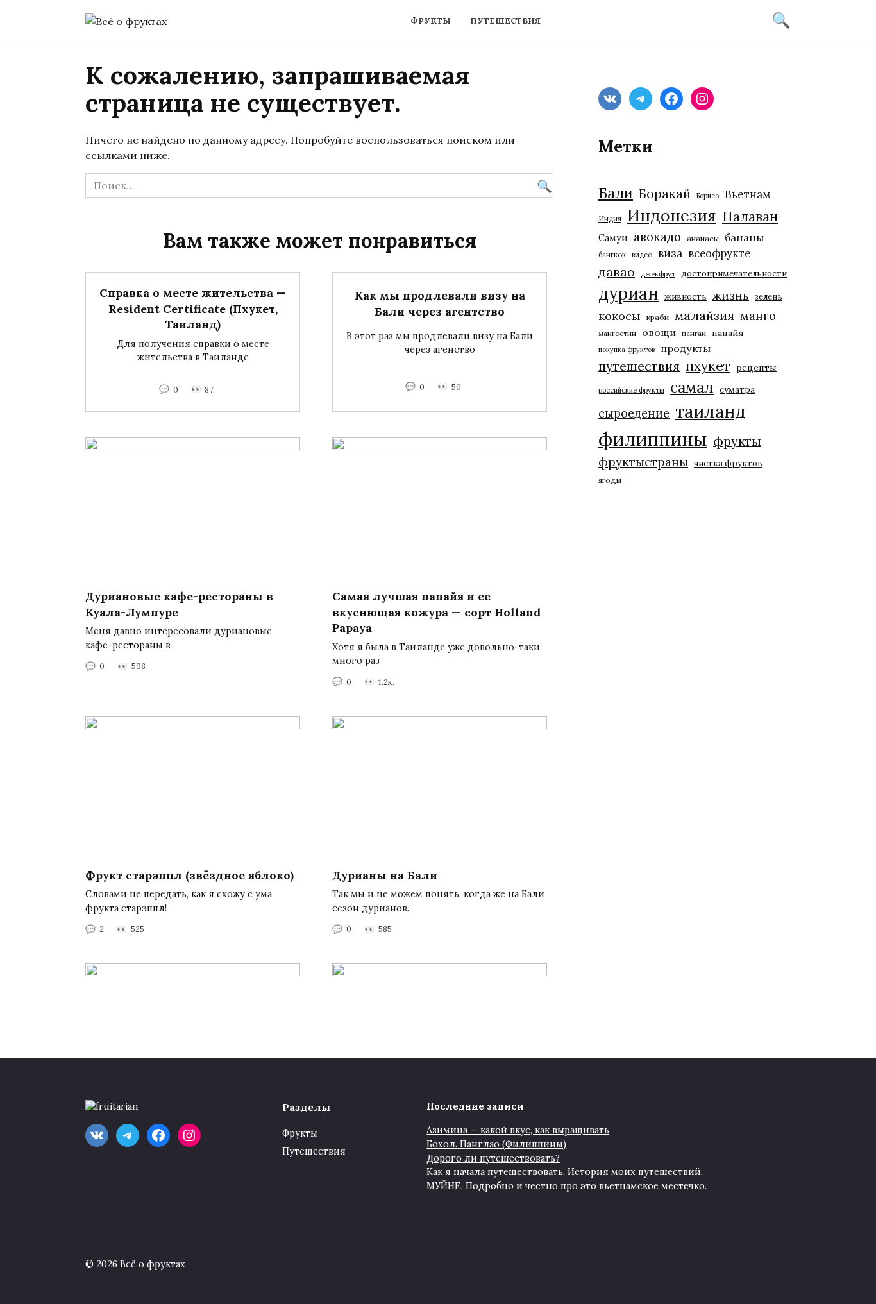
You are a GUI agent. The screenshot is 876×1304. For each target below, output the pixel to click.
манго (758, 315)
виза (670, 253)
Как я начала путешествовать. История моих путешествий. (564, 1172)
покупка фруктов (626, 349)
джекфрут (658, 273)
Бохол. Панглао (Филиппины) (496, 1144)
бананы (744, 237)
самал (692, 387)
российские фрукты (631, 389)
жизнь (730, 295)
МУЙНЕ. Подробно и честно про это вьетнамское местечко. (567, 1186)
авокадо (657, 236)
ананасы (703, 238)
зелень (768, 296)
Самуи (613, 238)
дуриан (628, 293)
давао (616, 272)
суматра (737, 389)
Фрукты (430, 20)
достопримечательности (734, 273)
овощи (659, 332)
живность (685, 296)
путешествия (639, 366)
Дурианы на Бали (384, 875)
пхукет (708, 366)
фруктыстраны (643, 462)
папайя (728, 333)
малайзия (704, 315)
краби (657, 317)
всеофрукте (719, 253)
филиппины (652, 439)
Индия (609, 218)
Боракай (665, 193)
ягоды (609, 480)
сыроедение (634, 413)
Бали (615, 193)
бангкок (612, 254)
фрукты (737, 441)
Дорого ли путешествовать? (493, 1158)
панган (694, 333)
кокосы (619, 316)
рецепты (756, 367)
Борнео (707, 195)
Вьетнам (748, 194)
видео (642, 254)
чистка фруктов (728, 463)
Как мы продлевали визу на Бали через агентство (440, 303)
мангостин (617, 333)
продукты (686, 348)
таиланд (710, 411)
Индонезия (671, 215)
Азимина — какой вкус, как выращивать (517, 1130)
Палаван (750, 216)
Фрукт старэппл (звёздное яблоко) (189, 875)
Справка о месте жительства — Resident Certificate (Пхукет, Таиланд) (192, 308)
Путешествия (505, 20)
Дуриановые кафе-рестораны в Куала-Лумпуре (179, 604)
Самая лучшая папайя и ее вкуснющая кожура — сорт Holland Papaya (436, 612)
